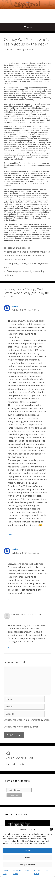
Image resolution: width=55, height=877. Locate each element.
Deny (27, 857)
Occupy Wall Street (24, 255)
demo (23, 251)
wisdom (22, 259)
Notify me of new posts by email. (22, 726)
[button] (51, 829)
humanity (9, 255)
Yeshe (15, 306)
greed (47, 251)
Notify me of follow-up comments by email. (28, 719)
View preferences (27, 864)
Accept (28, 850)
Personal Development (18, 247)
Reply (10, 535)
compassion (13, 251)
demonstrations (35, 251)
